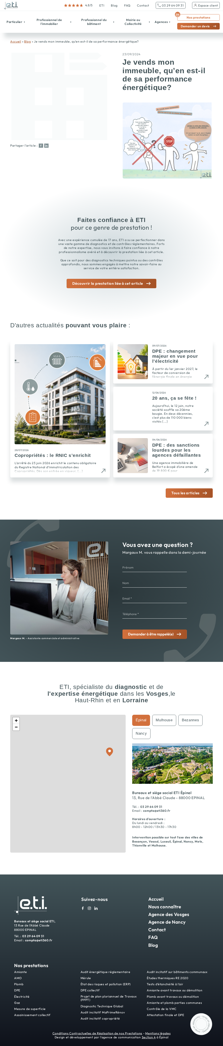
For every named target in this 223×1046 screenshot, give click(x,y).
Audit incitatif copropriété (100, 1018)
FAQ (127, 5)
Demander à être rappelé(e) (151, 634)
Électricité (22, 997)
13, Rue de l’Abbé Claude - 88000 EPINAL (168, 797)
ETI (101, 5)
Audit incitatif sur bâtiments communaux (177, 972)
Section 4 (149, 1037)
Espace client (208, 5)
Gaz (17, 1003)
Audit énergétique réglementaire (105, 972)
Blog (114, 5)
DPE (17, 990)
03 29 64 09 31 (173, 5)
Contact (143, 5)
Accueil (15, 41)
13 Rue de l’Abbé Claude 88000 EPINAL (35, 925)
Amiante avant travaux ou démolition (175, 990)
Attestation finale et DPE (165, 1015)
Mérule (86, 978)
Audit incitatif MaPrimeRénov (103, 1012)
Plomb (19, 984)
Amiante (20, 972)
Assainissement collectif (32, 1015)
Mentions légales (158, 1033)
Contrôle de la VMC (162, 1009)
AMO (18, 978)
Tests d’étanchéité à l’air (165, 984)
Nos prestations (193, 16)
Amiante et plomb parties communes (174, 1003)
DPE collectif (90, 990)
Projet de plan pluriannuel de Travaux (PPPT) (109, 998)
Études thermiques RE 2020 (167, 978)
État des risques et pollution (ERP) (106, 984)
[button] (16, 720)
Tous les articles (185, 493)
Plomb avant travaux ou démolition (173, 997)
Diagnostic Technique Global (102, 1006)
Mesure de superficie (30, 1009)
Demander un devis (195, 26)
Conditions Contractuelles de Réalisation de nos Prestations (97, 1033)
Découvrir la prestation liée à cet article (107, 283)
